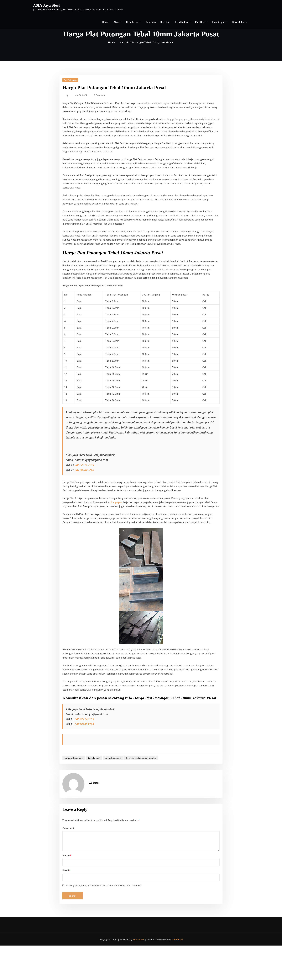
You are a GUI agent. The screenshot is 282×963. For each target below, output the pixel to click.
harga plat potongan (73, 757)
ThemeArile (177, 939)
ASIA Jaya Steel (46, 5)
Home (105, 22)
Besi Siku (165, 22)
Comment (68, 828)
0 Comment (99, 95)
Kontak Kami (239, 22)
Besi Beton (132, 22)
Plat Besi (200, 22)
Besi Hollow (182, 22)
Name (66, 855)
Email (66, 870)
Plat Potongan (70, 79)
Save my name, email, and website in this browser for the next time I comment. (104, 885)
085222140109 (84, 465)
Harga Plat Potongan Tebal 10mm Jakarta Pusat (147, 42)
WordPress (138, 939)
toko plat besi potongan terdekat (141, 757)
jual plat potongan (113, 757)
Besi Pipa (151, 22)
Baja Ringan (219, 22)
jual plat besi (94, 757)
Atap (117, 22)
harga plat (116, 502)
